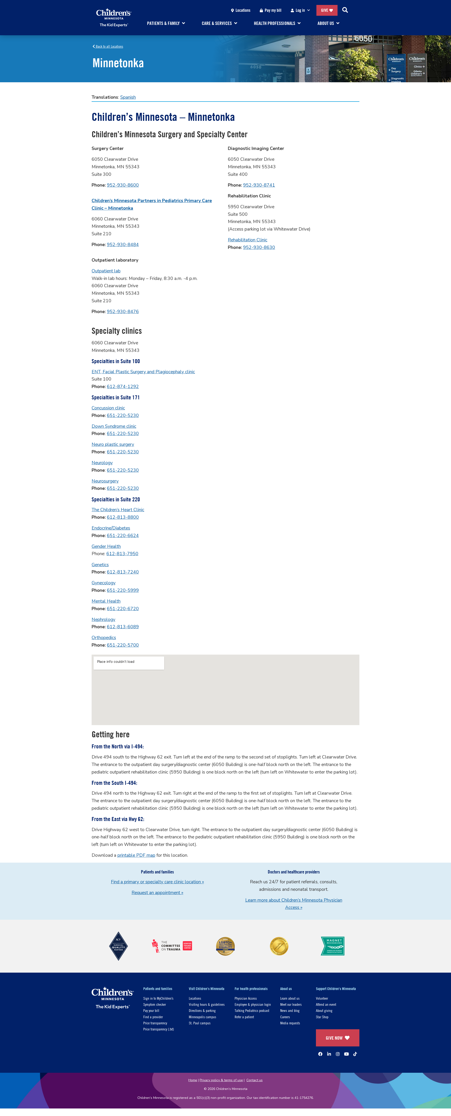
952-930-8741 (259, 185)
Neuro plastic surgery (113, 444)
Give (324, 10)
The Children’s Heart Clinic (118, 510)
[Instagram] (338, 1054)
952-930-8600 (123, 185)
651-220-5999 (123, 590)
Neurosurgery (105, 481)
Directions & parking (202, 1010)
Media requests (290, 1023)
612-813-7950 (122, 554)
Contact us (254, 1080)
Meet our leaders (291, 1004)
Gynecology (104, 583)
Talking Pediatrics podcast (252, 1010)
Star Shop (322, 1016)
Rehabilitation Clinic (247, 240)
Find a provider (153, 1016)
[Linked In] (329, 1054)
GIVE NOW (334, 1038)
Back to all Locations (109, 46)
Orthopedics (104, 638)
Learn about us (289, 998)
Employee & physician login (253, 1004)
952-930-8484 (123, 245)
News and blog (289, 1010)
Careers (285, 1016)
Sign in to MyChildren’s (158, 998)
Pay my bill (273, 10)
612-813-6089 (123, 627)
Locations (243, 10)
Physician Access (246, 998)
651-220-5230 (123, 416)
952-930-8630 (259, 247)
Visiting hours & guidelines (207, 1004)
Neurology (102, 463)
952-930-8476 (123, 312)
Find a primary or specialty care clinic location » (157, 882)
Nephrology (103, 620)
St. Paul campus (199, 1023)
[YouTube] (346, 1054)
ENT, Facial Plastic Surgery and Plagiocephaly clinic (143, 372)
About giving (324, 1010)
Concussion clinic (108, 408)
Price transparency (155, 1023)
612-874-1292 (123, 387)
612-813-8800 (123, 517)
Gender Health (106, 546)
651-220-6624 (123, 536)
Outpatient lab (106, 271)
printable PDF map (136, 855)
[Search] (345, 10)
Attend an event (326, 1004)
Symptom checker (154, 1004)
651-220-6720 (123, 609)
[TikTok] (355, 1054)
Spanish (128, 97)
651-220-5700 (123, 645)
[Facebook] (320, 1054)
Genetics (100, 565)
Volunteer (322, 998)
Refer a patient (244, 1016)
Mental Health (106, 601)
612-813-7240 (123, 572)
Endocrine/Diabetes (111, 528)
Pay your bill (151, 1010)
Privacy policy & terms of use (221, 1080)
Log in (300, 10)
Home (192, 1080)
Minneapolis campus (202, 1016)
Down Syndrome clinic (114, 426)
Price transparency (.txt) (158, 1029)
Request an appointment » (157, 893)
